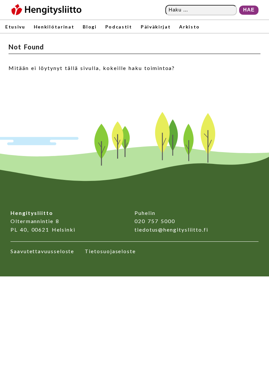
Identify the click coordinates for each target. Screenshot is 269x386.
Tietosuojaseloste (110, 251)
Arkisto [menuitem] (189, 26)
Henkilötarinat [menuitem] (54, 26)
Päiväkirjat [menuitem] (156, 26)
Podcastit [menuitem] (118, 26)
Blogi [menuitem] (89, 26)
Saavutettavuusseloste (42, 251)
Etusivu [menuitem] (15, 26)
